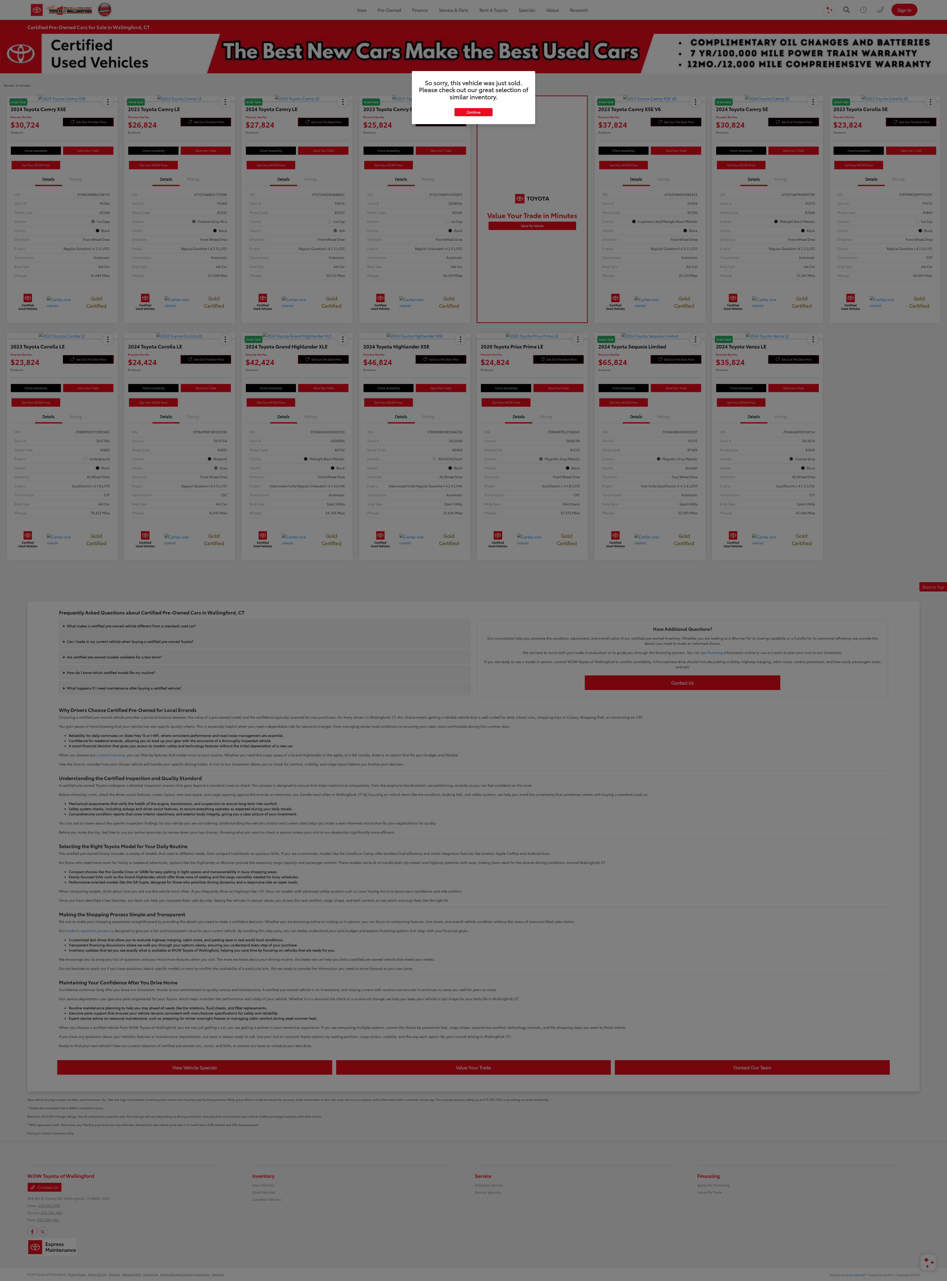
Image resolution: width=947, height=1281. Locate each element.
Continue (473, 112)
